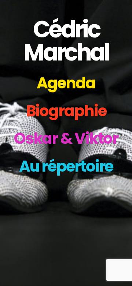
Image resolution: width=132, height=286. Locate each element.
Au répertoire (66, 166)
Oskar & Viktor (66, 138)
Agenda (66, 83)
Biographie (66, 111)
